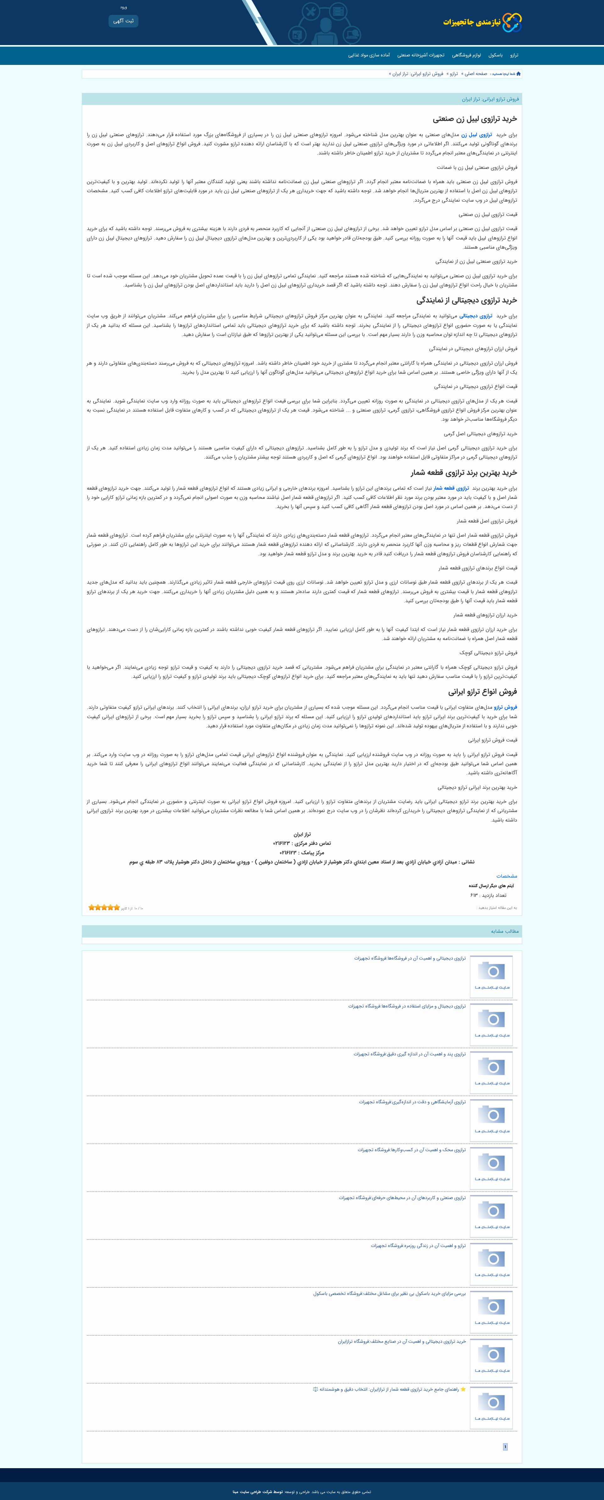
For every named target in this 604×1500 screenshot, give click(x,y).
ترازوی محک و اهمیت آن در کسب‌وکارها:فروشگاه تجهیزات (412, 1150)
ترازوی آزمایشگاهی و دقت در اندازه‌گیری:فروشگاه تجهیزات (412, 1102)
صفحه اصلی (476, 74)
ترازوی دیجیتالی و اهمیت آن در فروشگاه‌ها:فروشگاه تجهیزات (410, 958)
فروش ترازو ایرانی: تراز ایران (417, 74)
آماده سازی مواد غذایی (369, 55)
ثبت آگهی (123, 21)
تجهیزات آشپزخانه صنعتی (421, 55)
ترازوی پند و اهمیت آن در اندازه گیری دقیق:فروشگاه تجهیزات (410, 1054)
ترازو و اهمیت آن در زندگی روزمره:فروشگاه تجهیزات (418, 1245)
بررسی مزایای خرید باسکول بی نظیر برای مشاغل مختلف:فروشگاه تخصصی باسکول (389, 1293)
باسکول (496, 55)
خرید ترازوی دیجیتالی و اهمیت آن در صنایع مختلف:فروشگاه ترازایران (402, 1341)
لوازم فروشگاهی (466, 55)
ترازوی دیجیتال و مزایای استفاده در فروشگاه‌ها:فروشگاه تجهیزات (407, 1006)
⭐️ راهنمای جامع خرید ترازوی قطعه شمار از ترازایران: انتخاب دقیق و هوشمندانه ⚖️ (389, 1389)
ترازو (514, 55)
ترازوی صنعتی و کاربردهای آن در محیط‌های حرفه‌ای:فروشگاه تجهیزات (402, 1198)
